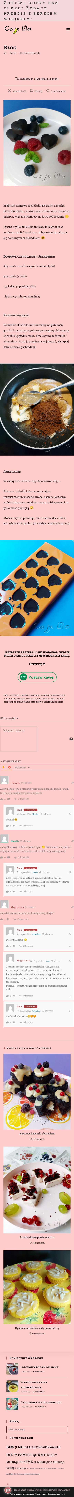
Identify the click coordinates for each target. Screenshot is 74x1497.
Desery (39, 91)
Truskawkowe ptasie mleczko (37, 1237)
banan (36, 1474)
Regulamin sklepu (56, 1494)
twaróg (61, 1468)
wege (26, 1474)
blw (39, 698)
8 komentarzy (58, 91)
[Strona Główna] (5, 53)
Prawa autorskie (17, 1494)
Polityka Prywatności (36, 1494)
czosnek (31, 1468)
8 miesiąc (45, 695)
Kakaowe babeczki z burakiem (37, 1133)
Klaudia (35, 814)
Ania (19, 809)
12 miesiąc (35, 695)
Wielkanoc (40, 1468)
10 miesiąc (14, 695)
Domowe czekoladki (30, 53)
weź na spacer (51, 1468)
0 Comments (40, 1407)
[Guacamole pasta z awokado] (12, 1404)
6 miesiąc (21, 1468)
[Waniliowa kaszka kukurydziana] (12, 1386)
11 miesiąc (24, 695)
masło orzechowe (33, 702)
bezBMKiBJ (31, 698)
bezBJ (13, 698)
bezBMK (21, 698)
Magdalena (36, 934)
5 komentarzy (38, 1371)
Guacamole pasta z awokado (40, 1402)
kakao (20, 702)
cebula (21, 1474)
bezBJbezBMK (12, 1474)
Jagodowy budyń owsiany (39, 1367)
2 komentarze (39, 1392)
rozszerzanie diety (53, 702)
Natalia (35, 872)
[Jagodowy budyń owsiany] (12, 1369)
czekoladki (48, 698)
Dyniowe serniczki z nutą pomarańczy (37, 1328)
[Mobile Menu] (68, 29)
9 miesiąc (55, 695)
